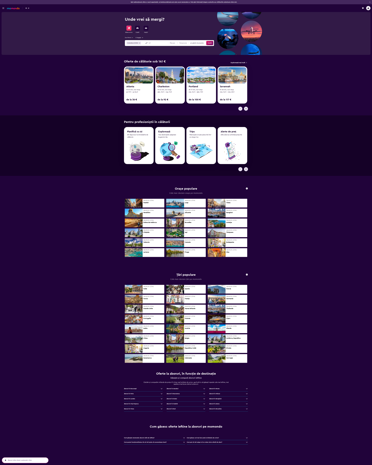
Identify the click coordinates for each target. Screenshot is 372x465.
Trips (192, 132)
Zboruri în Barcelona (173, 393)
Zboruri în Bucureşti (130, 388)
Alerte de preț (228, 132)
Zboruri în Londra (129, 398)
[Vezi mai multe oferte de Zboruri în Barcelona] (204, 394)
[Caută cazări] (137, 28)
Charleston (163, 86)
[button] (370, 2)
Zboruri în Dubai (172, 398)
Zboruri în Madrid (172, 403)
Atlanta (130, 86)
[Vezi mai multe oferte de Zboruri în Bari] (204, 409)
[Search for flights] (128, 28)
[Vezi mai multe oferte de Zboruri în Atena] (247, 404)
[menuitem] (129, 29)
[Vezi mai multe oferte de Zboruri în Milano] (247, 394)
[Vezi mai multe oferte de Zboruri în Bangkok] (247, 399)
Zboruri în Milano (214, 393)
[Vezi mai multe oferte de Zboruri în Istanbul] (204, 389)
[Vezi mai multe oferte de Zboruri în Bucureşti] (161, 389)
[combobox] (129, 37)
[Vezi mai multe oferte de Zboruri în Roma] (247, 389)
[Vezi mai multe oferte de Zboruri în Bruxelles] (247, 409)
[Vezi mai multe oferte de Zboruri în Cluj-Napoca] (161, 404)
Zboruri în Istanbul (172, 388)
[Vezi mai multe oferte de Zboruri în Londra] (161, 399)
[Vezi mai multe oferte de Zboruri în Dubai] (204, 399)
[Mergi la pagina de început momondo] (13, 8)
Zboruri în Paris (129, 393)
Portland (193, 86)
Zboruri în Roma (214, 388)
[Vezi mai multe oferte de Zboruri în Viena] (161, 409)
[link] (238, 63)
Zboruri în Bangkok (215, 398)
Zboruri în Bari (171, 409)
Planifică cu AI (134, 132)
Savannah (225, 86)
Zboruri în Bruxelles (215, 409)
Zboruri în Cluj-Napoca (131, 403)
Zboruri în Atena (214, 403)
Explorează (164, 132)
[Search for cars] (146, 28)
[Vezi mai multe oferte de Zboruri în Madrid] (204, 404)
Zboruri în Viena (129, 409)
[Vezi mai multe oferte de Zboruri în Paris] (161, 394)
